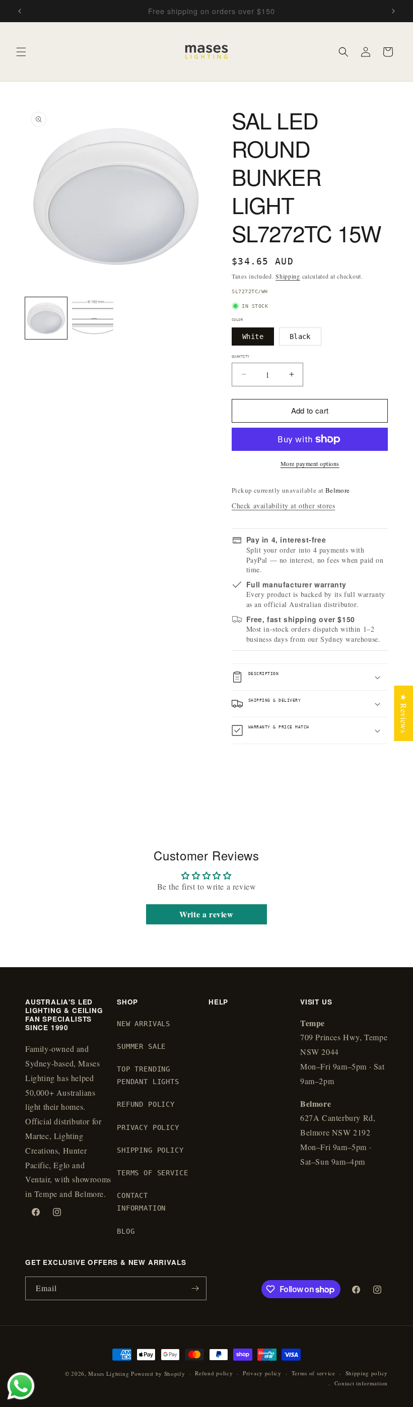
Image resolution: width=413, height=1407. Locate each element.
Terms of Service (152, 1173)
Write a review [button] (206, 914)
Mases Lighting (108, 1373)
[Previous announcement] (20, 11)
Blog (125, 1231)
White (252, 336)
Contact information (361, 1383)
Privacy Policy (148, 1127)
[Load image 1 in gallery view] (46, 318)
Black (300, 336)
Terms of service (313, 1373)
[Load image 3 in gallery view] (93, 318)
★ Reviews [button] (403, 712)
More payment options (310, 463)
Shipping (288, 276)
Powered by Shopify (158, 1373)
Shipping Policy (150, 1150)
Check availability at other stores (283, 505)
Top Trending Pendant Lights (148, 1075)
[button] (21, 52)
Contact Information (141, 1201)
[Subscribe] (195, 1288)
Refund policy (214, 1373)
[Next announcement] (393, 11)
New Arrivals (143, 1024)
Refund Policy (146, 1104)
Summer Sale (141, 1046)
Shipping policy (367, 1373)
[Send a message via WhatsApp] (21, 1386)
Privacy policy (262, 1373)
